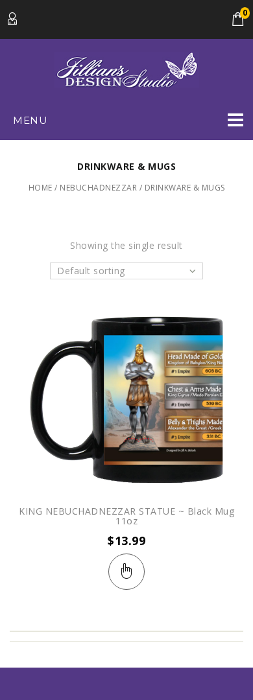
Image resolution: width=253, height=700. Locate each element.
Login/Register (13, 19)
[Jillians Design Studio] (126, 68)
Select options (126, 572)
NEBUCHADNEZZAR (98, 187)
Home (41, 187)
